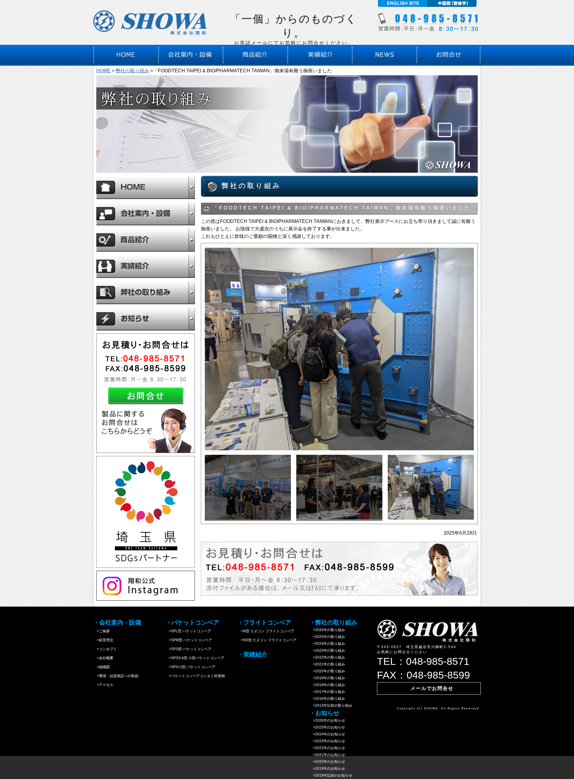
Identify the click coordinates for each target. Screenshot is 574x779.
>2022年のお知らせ (327, 748)
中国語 (452, 3)
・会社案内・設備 (117, 622)
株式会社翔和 (150, 24)
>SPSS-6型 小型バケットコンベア (194, 658)
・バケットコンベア (192, 622)
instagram (145, 586)
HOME (103, 70)
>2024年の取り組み (327, 644)
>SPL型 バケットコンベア (188, 631)
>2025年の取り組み (327, 637)
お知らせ (145, 318)
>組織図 (101, 667)
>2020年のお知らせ (327, 762)
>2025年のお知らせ (327, 727)
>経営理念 (103, 640)
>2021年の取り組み (327, 664)
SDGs (145, 512)
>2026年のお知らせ (327, 720)
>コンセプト (105, 649)
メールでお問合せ (432, 688)
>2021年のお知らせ (327, 755)
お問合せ (145, 393)
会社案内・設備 (145, 213)
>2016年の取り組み (327, 699)
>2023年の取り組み (327, 650)
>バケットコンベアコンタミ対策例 (195, 676)
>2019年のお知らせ (327, 768)
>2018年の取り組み (327, 685)
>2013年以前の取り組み (330, 705)
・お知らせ (324, 713)
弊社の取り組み (132, 70)
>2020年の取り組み (327, 671)
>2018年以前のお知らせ (330, 775)
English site (401, 3)
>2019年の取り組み (327, 678)
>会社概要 (103, 658)
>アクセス (103, 685)
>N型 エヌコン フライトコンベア (265, 631)
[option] (339, 349)
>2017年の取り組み (327, 692)
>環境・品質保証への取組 (115, 676)
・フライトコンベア (264, 622)
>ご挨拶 (101, 631)
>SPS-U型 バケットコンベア (190, 667)
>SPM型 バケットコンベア (188, 640)
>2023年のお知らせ (327, 741)
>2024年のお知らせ (327, 734)
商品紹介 (145, 240)
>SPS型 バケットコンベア (188, 649)
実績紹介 (145, 266)
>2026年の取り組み (327, 630)
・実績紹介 (252, 654)
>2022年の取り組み (327, 657)
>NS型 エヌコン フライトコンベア (267, 640)
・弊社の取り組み (333, 622)
